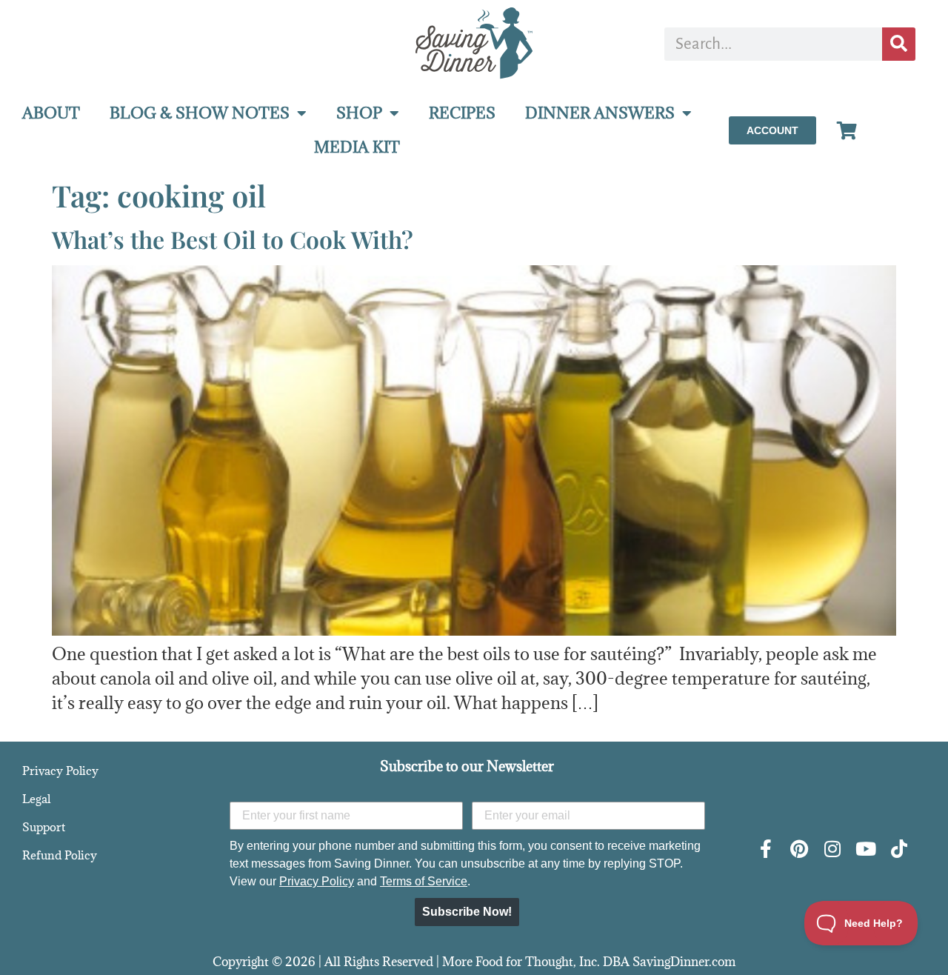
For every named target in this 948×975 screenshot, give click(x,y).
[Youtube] (866, 848)
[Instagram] (833, 848)
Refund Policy (59, 855)
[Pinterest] (799, 848)
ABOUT (51, 113)
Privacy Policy (60, 770)
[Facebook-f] (766, 848)
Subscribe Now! (467, 911)
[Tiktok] (899, 848)
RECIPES (462, 113)
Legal (36, 798)
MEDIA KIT (357, 147)
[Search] (898, 44)
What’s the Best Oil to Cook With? (232, 239)
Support (43, 826)
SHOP (359, 113)
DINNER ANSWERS (600, 113)
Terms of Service (423, 881)
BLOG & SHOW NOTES (200, 113)
